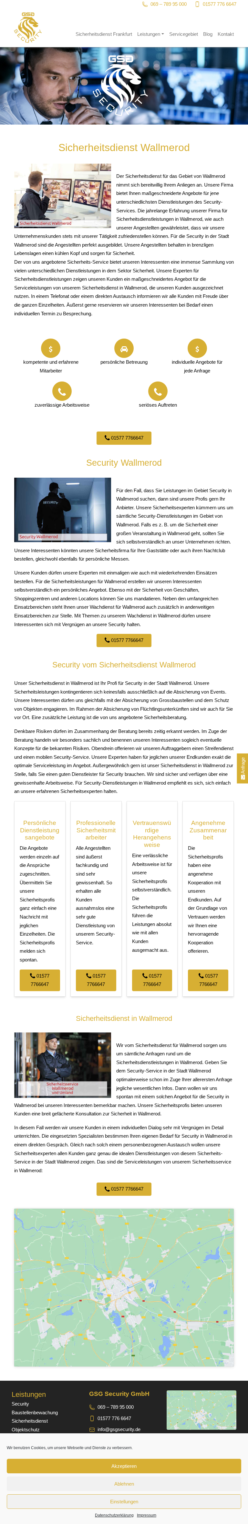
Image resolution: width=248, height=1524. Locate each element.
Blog (207, 34)
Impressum (146, 1515)
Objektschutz (26, 1429)
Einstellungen (124, 1501)
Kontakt (226, 34)
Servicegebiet (183, 34)
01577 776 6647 (219, 4)
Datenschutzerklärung (114, 1515)
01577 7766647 (126, 438)
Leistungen (148, 34)
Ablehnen (124, 1484)
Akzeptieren (124, 1466)
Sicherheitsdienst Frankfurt (104, 34)
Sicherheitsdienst (30, 1421)
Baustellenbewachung (35, 1412)
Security (20, 1404)
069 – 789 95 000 (168, 4)
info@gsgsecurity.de (119, 1429)
